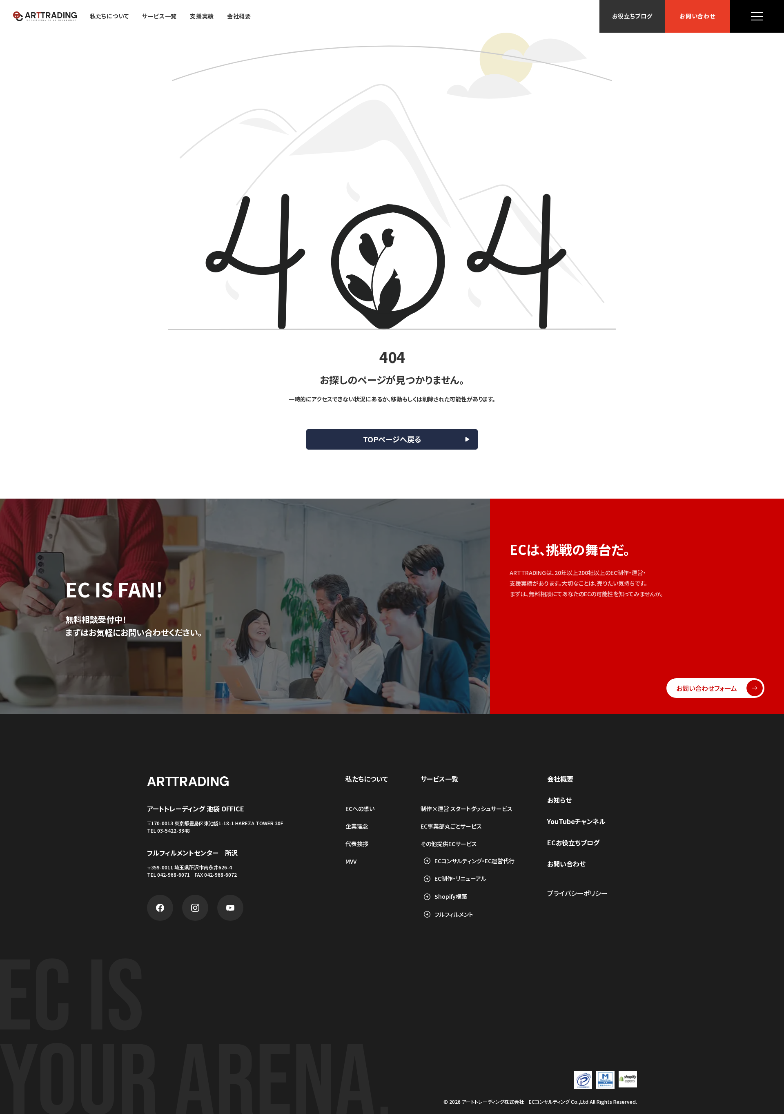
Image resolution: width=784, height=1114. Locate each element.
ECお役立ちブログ (573, 842)
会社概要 (239, 16)
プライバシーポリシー (577, 893)
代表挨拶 (356, 844)
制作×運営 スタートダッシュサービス (466, 808)
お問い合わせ (697, 16)
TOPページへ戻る (392, 439)
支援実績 (202, 16)
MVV (350, 861)
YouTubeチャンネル (576, 821)
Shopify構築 (450, 896)
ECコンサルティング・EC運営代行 (474, 861)
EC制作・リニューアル (460, 878)
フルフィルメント (453, 914)
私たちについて (109, 16)
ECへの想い (359, 808)
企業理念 (356, 826)
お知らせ (559, 800)
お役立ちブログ (632, 16)
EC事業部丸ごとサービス (451, 826)
